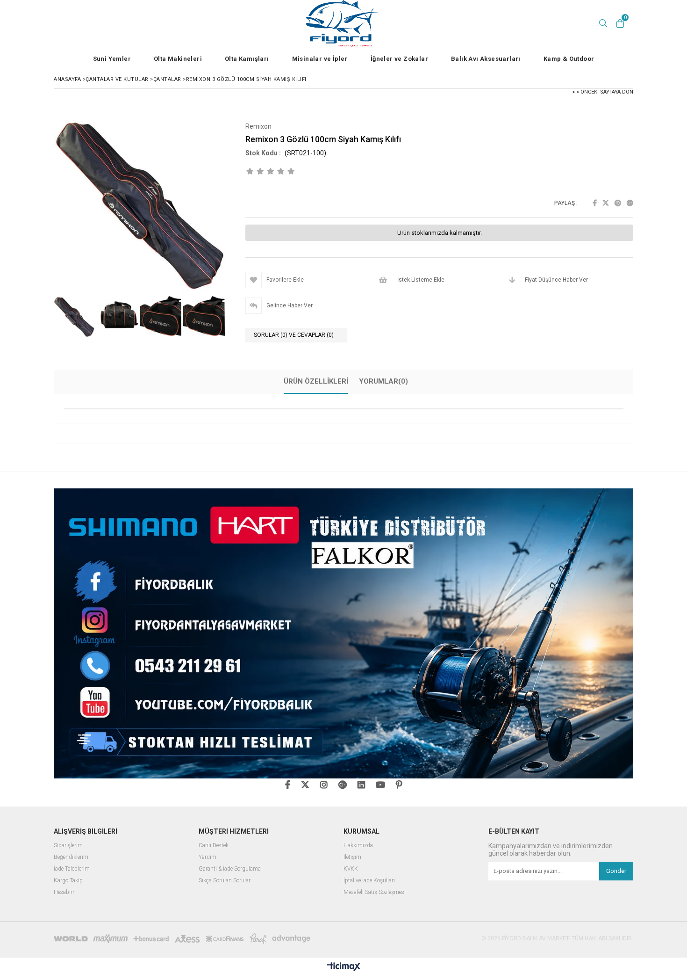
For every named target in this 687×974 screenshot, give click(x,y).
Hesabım (65, 892)
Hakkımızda (358, 846)
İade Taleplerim (72, 869)
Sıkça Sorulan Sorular (224, 881)
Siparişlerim (68, 846)
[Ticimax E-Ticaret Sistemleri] (343, 967)
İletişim (352, 857)
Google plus (630, 203)
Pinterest (618, 203)
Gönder (616, 870)
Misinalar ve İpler (320, 58)
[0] (620, 23)
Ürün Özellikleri (316, 381)
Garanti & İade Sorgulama (230, 869)
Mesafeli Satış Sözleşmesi (375, 892)
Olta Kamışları (247, 58)
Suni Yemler (112, 58)
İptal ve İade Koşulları (369, 881)
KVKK (351, 869)
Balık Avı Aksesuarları (486, 58)
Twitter (605, 203)
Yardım (207, 857)
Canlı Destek (214, 846)
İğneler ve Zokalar (399, 58)
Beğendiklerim (71, 857)
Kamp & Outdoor (569, 58)
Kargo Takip (68, 881)
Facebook (595, 203)
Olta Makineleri (178, 58)
